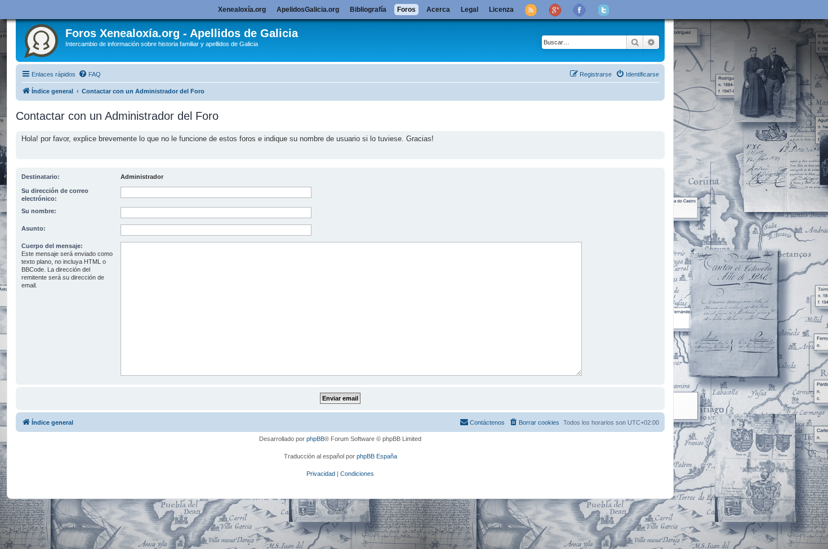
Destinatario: (40, 176)
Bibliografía (368, 10)
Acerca (438, 10)
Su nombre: (38, 211)
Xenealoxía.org (242, 10)
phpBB (315, 438)
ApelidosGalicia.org (308, 10)
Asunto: (33, 228)
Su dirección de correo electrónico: (54, 194)
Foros (406, 10)
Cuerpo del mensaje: (52, 245)
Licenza (501, 10)
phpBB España (377, 456)
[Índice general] (42, 39)
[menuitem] (89, 74)
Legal (469, 10)
